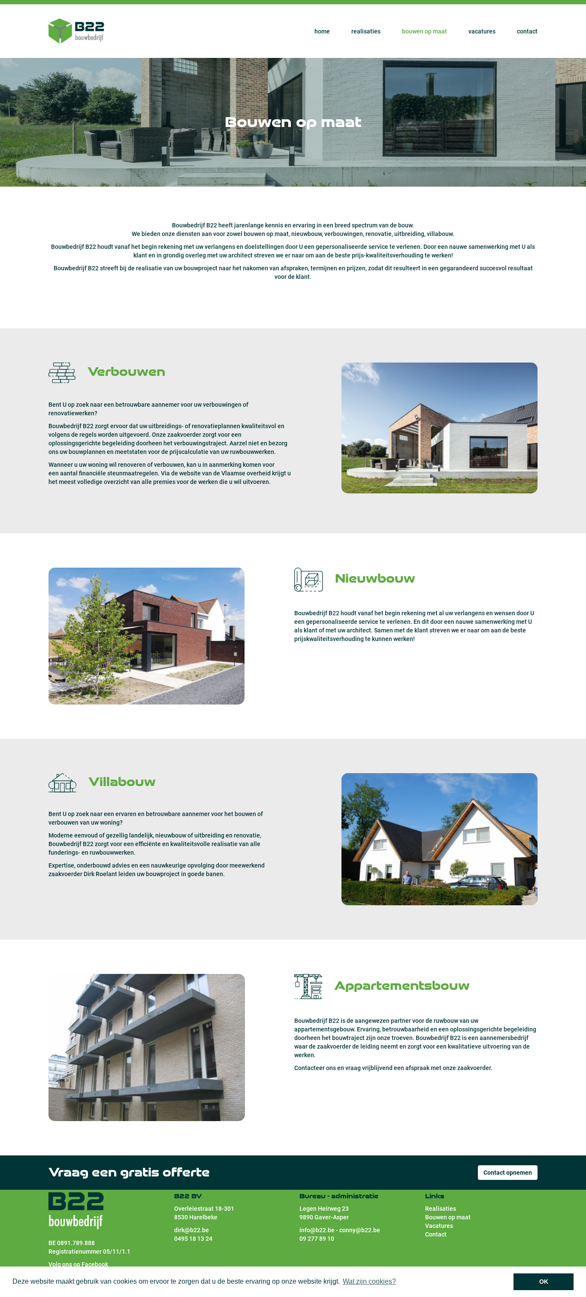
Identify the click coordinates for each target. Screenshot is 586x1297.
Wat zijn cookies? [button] (369, 1281)
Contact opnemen (507, 1172)
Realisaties (366, 31)
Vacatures (481, 31)
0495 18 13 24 (193, 1238)
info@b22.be (317, 1230)
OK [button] (543, 1281)
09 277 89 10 (316, 1238)
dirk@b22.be (191, 1230)
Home (322, 31)
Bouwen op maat (424, 31)
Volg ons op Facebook (78, 1264)
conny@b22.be (359, 1230)
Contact (527, 31)
